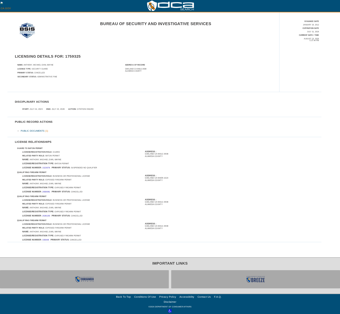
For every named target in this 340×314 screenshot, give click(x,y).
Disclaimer (170, 301)
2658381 (46, 192)
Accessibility (186, 296)
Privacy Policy (167, 296)
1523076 (46, 168)
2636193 (46, 216)
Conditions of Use (145, 296)
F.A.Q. (218, 296)
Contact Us (204, 296)
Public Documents (34, 131)
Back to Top (123, 296)
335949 (45, 240)
